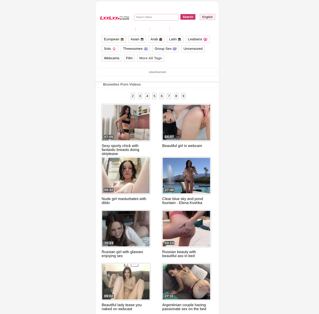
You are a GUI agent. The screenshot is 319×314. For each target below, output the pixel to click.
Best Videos (179, 29)
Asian (135, 39)
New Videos (159, 29)
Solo (108, 49)
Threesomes (133, 49)
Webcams (111, 58)
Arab (155, 39)
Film (129, 58)
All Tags (142, 29)
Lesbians (195, 39)
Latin (173, 39)
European (112, 39)
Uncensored (193, 49)
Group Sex (164, 49)
